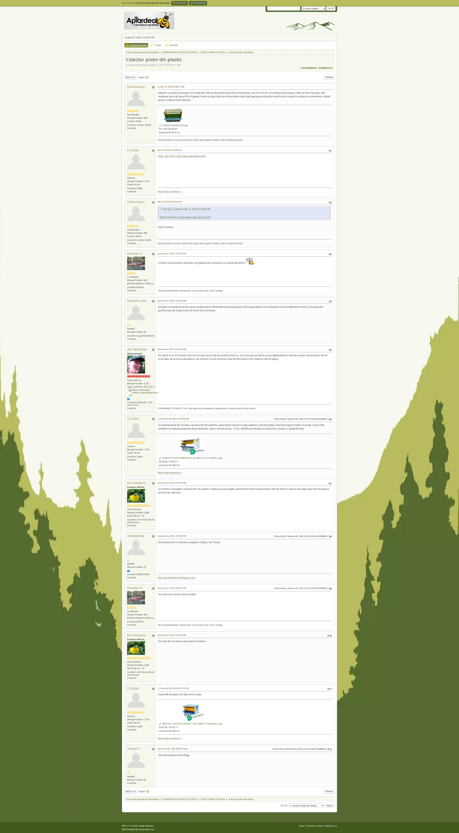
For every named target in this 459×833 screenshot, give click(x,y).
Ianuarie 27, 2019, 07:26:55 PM (172, 635)
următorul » (325, 67)
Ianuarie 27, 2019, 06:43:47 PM (172, 588)
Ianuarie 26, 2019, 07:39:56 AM (174, 418)
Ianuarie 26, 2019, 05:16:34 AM (172, 349)
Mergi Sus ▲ (331, 825)
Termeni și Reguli (315, 825)
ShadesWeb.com (146, 829)
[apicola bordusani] (128, 570)
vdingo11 (133, 748)
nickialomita (135, 536)
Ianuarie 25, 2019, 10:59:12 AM (172, 300)
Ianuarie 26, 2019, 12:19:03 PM (172, 536)
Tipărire (329, 77)
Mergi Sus (130, 791)
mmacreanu (136, 87)
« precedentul (308, 67)
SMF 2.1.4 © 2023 (130, 826)
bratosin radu (136, 301)
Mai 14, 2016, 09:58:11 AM (172, 86)
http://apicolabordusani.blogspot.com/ (176, 577)
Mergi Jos (130, 77)
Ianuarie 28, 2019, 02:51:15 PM (174, 688)
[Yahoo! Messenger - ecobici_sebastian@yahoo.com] (144, 392)
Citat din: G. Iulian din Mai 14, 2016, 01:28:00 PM (186, 209)
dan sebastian (137, 349)
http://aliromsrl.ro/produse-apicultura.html (182, 156)
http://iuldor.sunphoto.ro (169, 191)
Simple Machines (146, 826)
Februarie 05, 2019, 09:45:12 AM (172, 748)
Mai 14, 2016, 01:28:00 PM (169, 150)
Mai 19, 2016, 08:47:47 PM (169, 201)
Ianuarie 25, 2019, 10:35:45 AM (172, 253)
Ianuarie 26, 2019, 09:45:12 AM (172, 482)
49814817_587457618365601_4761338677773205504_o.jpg (192, 723)
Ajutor (302, 825)
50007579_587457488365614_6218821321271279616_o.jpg (192, 458)
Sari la (283, 805)
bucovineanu (136, 483)
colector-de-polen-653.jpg (175, 125)
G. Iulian (133, 150)
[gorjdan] (128, 398)
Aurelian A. (135, 253)
